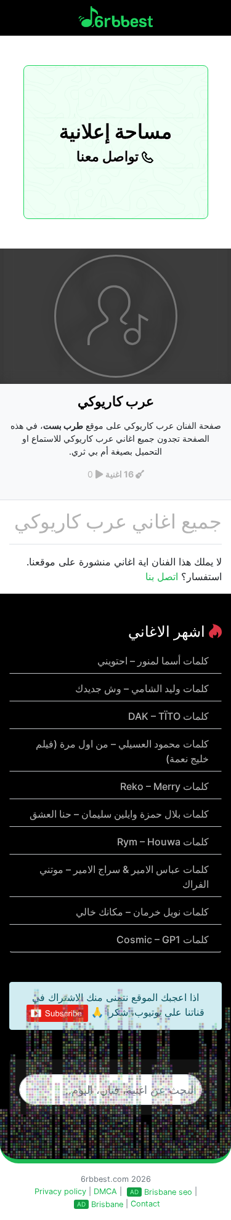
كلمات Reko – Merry (164, 786)
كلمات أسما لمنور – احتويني (153, 661)
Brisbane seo (168, 1192)
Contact (145, 1203)
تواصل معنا (109, 156)
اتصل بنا (161, 576)
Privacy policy (60, 1191)
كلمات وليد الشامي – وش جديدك (142, 688)
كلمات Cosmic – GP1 (162, 939)
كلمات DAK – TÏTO (168, 716)
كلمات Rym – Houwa (163, 841)
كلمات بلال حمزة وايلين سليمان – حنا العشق (119, 814)
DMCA (105, 1191)
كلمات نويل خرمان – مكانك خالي (142, 912)
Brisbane (107, 1204)
